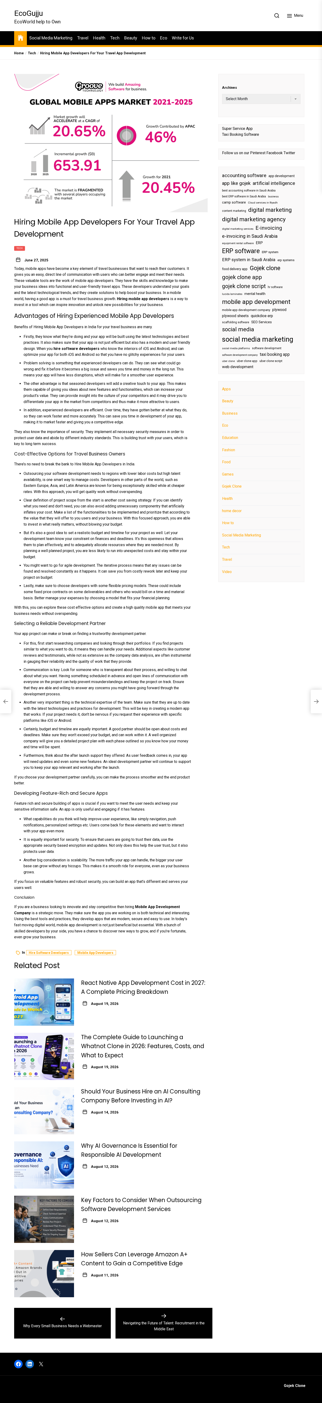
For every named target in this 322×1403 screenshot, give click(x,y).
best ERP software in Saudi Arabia (244, 196)
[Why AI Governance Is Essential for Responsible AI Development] (44, 1165)
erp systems (285, 260)
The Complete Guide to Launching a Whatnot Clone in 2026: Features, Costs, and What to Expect (142, 1046)
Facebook (274, 153)
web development (237, 366)
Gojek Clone (232, 486)
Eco (163, 37)
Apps (226, 389)
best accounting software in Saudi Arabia (249, 190)
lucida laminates (232, 294)
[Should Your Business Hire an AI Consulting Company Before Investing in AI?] (44, 1110)
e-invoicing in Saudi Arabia (249, 236)
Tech (115, 37)
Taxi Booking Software (240, 134)
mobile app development (256, 301)
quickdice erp (262, 316)
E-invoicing (269, 228)
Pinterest (257, 153)
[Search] (277, 15)
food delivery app (235, 269)
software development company (240, 355)
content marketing (234, 211)
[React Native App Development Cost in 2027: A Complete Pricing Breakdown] (44, 1002)
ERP (259, 243)
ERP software (241, 251)
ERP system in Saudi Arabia (248, 259)
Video (227, 571)
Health (99, 37)
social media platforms (236, 348)
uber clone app (247, 361)
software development (266, 348)
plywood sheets (235, 316)
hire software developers (49, 953)
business (273, 196)
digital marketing (270, 209)
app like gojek (236, 183)
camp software (234, 202)
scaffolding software (235, 322)
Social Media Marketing (50, 37)
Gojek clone (265, 268)
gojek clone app (242, 277)
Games (228, 474)
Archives (229, 87)
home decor (232, 510)
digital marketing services (237, 228)
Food (226, 462)
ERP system (270, 252)
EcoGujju (28, 13)
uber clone (228, 361)
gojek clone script (244, 286)
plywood (279, 309)
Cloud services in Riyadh (263, 202)
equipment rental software (238, 243)
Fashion (228, 450)
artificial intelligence (274, 183)
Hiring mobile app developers (143, 299)
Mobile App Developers (95, 953)
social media (238, 329)
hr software (275, 287)
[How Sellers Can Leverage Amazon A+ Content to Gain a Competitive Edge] (44, 1273)
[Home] (20, 37)
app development (281, 176)
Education (230, 437)
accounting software (244, 175)
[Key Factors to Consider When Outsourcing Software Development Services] (44, 1219)
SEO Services (261, 322)
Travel (82, 37)
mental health (254, 294)
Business (230, 413)
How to (148, 37)
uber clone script (271, 361)
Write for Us (183, 37)
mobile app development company (246, 310)
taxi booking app (275, 354)
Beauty (130, 37)
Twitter (289, 153)
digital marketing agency (254, 219)
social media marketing (257, 339)
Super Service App (237, 128)
